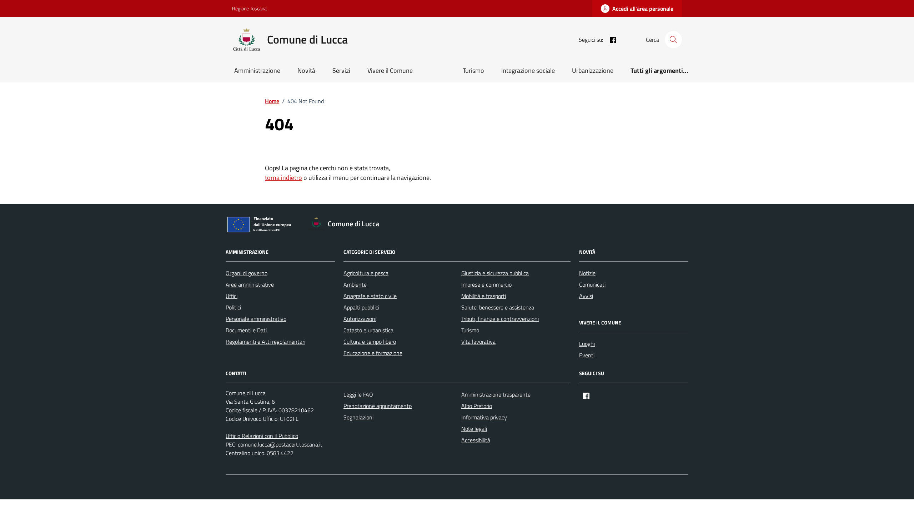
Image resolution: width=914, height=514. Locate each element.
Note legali (474, 428)
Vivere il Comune (390, 70)
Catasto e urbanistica (368, 330)
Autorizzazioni (359, 318)
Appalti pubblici (361, 307)
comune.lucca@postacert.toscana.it (280, 444)
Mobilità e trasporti (483, 296)
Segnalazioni (358, 417)
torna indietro (283, 177)
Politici (233, 307)
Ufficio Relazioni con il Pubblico (262, 436)
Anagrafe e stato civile (370, 296)
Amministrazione (257, 70)
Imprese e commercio (486, 284)
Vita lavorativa (478, 341)
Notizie (587, 273)
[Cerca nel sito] (673, 39)
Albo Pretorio (476, 406)
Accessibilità (475, 440)
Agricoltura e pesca (365, 273)
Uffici (231, 296)
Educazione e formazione (372, 353)
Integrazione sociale (528, 70)
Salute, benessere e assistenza (497, 307)
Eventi (586, 355)
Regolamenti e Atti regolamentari (265, 341)
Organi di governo (246, 273)
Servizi (341, 70)
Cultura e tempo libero (369, 341)
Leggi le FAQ (358, 394)
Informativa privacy (484, 417)
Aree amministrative (250, 284)
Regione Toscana (249, 8)
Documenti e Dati (246, 330)
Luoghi (587, 343)
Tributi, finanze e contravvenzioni (500, 318)
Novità (306, 70)
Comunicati (592, 284)
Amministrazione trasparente (496, 394)
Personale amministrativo (256, 318)
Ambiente (355, 284)
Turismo (473, 70)
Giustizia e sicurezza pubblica (495, 273)
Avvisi (586, 296)
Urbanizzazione (592, 70)
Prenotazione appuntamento (377, 406)
